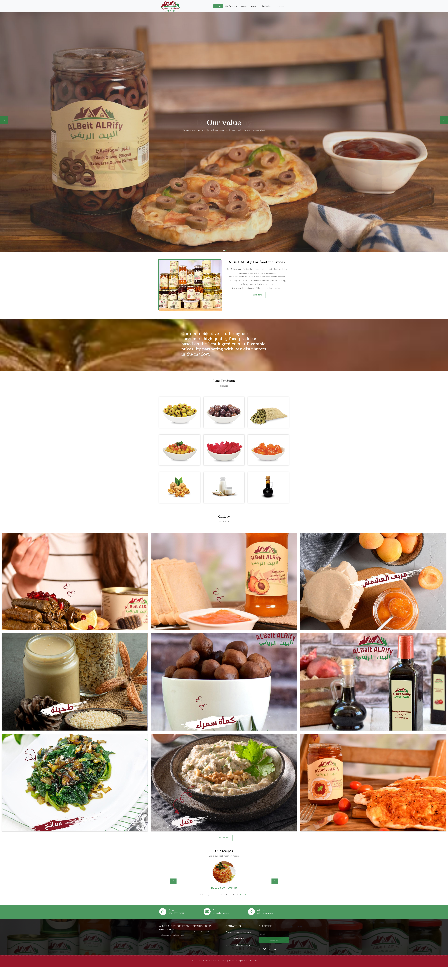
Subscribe (274, 940)
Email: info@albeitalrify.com (238, 945)
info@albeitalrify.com (222, 913)
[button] (173, 881)
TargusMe (253, 960)
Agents (254, 6)
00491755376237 (176, 913)
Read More (257, 294)
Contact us (266, 6)
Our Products (231, 6)
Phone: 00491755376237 (237, 938)
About (244, 6)
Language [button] (280, 6)
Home (218, 6)
